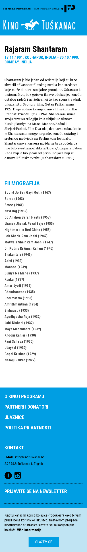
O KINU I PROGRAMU (24, 396)
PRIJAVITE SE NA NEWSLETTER (35, 491)
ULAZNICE (14, 417)
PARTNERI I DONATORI (26, 407)
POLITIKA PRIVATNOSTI (27, 428)
